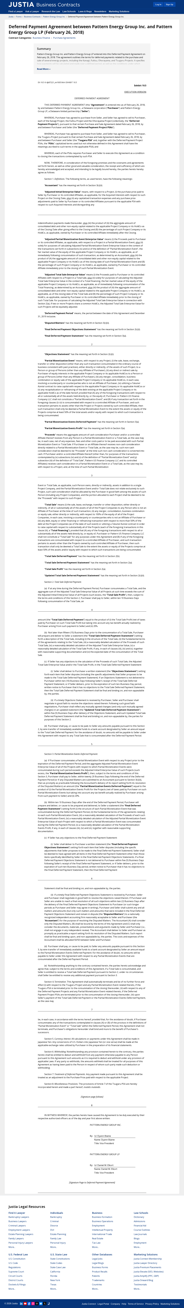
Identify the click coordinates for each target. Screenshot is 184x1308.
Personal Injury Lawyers (20, 1242)
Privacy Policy (152, 1304)
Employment (98, 1225)
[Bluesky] (40, 1303)
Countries (97, 1284)
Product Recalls (99, 1271)
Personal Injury (58, 1242)
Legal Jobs (97, 1258)
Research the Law (51, 11)
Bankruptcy (56, 1217)
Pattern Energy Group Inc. (54, 17)
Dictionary (139, 1217)
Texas (53, 1284)
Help (124, 1304)
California (55, 1271)
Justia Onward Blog (143, 1280)
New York (55, 1280)
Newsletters (100, 11)
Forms (19, 17)
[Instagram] (33, 1303)
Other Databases (102, 1254)
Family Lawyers (16, 1238)
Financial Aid (140, 1225)
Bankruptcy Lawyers (18, 1217)
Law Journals (140, 1234)
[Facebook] (29, 1303)
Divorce (54, 1225)
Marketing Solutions (119, 11)
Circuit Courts (15, 1275)
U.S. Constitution (16, 1258)
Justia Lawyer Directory (145, 1263)
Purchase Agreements (64, 37)
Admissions (139, 1221)
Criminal (54, 1221)
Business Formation (102, 1217)
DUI (52, 1229)
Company (115, 1304)
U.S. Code (13, 1263)
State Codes (56, 1263)
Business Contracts (32, 17)
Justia (10, 17)
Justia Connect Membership (148, 1258)
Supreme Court (16, 1271)
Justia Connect (89, 1304)
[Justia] (21, 4)
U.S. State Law (58, 1254)
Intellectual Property (102, 1229)
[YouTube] (25, 1303)
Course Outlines (142, 1229)
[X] (44, 1303)
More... (11, 1247)
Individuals (56, 1212)
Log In (158, 4)
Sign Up (169, 4)
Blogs (137, 1238)
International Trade (102, 1234)
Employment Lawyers (19, 1229)
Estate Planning (58, 1234)
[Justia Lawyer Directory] (48, 1303)
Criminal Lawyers (17, 1225)
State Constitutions (60, 1258)
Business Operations (102, 1221)
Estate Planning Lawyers (20, 1234)
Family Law (55, 1238)
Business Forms (100, 1267)
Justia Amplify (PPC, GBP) (146, 1275)
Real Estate (97, 1238)
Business (97, 1212)
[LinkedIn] (21, 1303)
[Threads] (37, 1303)
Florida (53, 1275)
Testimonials (140, 1284)
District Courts (15, 1280)
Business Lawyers (17, 1221)
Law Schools (69, 11)
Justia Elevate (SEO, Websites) (149, 1271)
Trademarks (98, 1280)
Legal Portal (103, 1304)
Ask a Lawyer (32, 11)
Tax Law (96, 1242)
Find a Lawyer (15, 11)
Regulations (14, 1267)
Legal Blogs (98, 1263)
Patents (96, 1275)
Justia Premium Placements (147, 1267)
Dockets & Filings (17, 1284)
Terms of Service (136, 1304)
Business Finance (41, 37)
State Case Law (57, 1267)
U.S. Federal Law (18, 1254)
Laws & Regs (85, 11)
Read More (43, 69)
